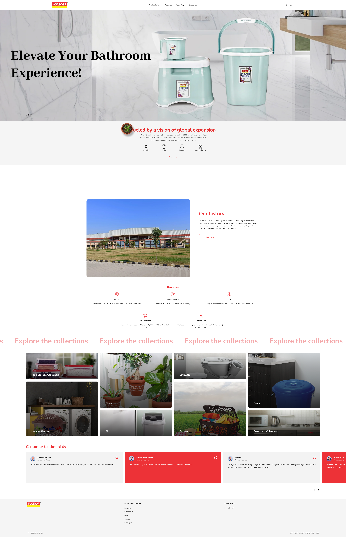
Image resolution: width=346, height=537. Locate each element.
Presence (127, 508)
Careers (127, 519)
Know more (173, 157)
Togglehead (39, 533)
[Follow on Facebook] (225, 508)
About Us (168, 5)
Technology (180, 5)
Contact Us (193, 5)
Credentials (128, 512)
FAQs (126, 515)
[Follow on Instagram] (229, 508)
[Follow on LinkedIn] (233, 508)
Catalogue (128, 523)
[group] (173, 65)
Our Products (154, 5)
